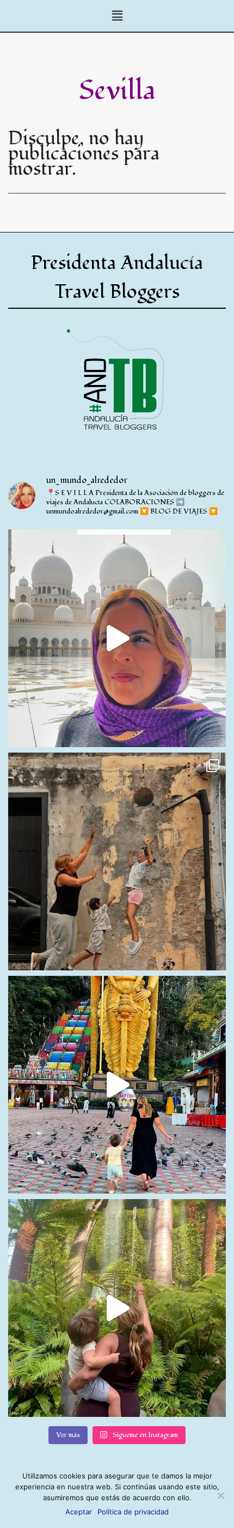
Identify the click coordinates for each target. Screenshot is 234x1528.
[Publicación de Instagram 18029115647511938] (117, 638)
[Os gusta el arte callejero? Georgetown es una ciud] (117, 861)
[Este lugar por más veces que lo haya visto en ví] (117, 1085)
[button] (117, 15)
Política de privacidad (133, 1511)
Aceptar (78, 1511)
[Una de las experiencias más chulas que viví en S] (117, 1308)
